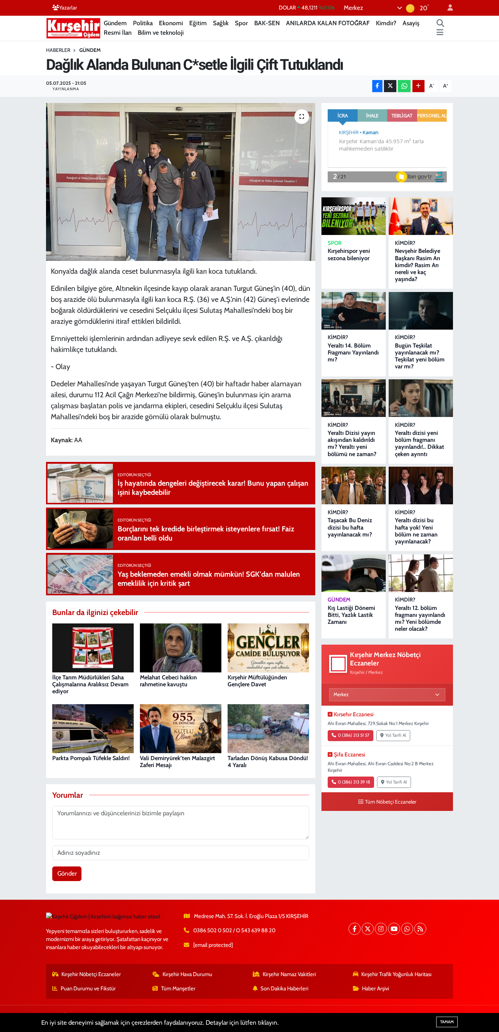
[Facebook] (354, 929)
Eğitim (198, 23)
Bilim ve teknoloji (161, 32)
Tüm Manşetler (178, 988)
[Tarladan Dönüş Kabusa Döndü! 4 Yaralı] (268, 728)
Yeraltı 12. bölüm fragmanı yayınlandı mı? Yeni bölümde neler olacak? (420, 618)
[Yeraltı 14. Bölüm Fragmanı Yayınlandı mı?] (353, 311)
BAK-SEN (267, 23)
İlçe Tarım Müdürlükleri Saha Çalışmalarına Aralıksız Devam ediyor (90, 684)
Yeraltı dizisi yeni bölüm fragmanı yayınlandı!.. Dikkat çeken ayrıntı (419, 443)
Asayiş (411, 23)
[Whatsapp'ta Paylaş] (404, 86)
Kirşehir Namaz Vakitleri (289, 974)
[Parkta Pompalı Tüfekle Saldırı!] (93, 728)
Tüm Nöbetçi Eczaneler (390, 801)
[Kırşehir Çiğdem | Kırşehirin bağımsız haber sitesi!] (73, 27)
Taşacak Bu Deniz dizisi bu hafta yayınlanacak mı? (350, 527)
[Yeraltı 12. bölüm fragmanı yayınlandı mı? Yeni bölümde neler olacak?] (421, 573)
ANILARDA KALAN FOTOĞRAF (328, 23)
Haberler (58, 50)
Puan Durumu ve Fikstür (88, 988)
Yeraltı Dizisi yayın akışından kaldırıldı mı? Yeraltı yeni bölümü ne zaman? (352, 443)
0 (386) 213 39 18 (354, 782)
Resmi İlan (118, 32)
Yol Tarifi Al (395, 735)
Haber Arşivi (375, 988)
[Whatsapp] (407, 929)
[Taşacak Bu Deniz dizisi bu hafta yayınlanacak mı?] (353, 485)
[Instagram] (381, 929)
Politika (143, 23)
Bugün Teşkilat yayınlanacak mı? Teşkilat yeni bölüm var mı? (420, 356)
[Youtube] (394, 929)
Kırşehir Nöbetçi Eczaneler (91, 974)
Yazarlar (68, 7)
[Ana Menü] (440, 33)
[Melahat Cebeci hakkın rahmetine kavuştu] (180, 647)
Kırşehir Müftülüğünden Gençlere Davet (257, 681)
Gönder (67, 873)
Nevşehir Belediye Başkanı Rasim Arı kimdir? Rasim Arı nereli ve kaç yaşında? (417, 264)
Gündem (115, 23)
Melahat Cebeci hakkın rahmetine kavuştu (168, 681)
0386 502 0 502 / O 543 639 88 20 (234, 930)
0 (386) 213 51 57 (353, 735)
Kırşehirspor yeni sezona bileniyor (349, 254)
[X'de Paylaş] (390, 86)
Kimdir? (386, 23)
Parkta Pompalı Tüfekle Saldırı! (91, 758)
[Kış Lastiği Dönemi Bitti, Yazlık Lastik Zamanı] (353, 573)
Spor (241, 23)
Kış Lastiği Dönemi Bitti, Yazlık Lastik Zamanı (351, 614)
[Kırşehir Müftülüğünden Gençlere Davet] (268, 647)
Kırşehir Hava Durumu (187, 974)
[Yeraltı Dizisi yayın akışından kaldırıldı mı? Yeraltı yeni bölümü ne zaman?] (353, 398)
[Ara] (440, 23)
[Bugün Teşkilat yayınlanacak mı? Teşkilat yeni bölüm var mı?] (421, 311)
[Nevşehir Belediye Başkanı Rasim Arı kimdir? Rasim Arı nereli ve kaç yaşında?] (421, 216)
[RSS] (420, 929)
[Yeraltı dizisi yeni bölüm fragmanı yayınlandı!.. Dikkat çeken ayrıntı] (421, 398)
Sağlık (221, 23)
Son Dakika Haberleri (284, 988)
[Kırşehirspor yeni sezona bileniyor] (353, 216)
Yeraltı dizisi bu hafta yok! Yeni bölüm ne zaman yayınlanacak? (416, 531)
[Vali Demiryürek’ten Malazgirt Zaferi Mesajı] (180, 728)
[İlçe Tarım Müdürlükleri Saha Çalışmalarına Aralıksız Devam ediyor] (93, 647)
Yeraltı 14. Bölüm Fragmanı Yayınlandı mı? (353, 352)
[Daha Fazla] (418, 86)
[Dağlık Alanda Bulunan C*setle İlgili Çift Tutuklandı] (180, 182)
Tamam (447, 1021)
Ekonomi (171, 23)
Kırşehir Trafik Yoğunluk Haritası (396, 974)
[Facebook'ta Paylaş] (377, 86)
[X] (368, 929)
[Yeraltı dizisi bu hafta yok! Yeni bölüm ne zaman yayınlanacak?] (421, 485)
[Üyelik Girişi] (447, 8)
